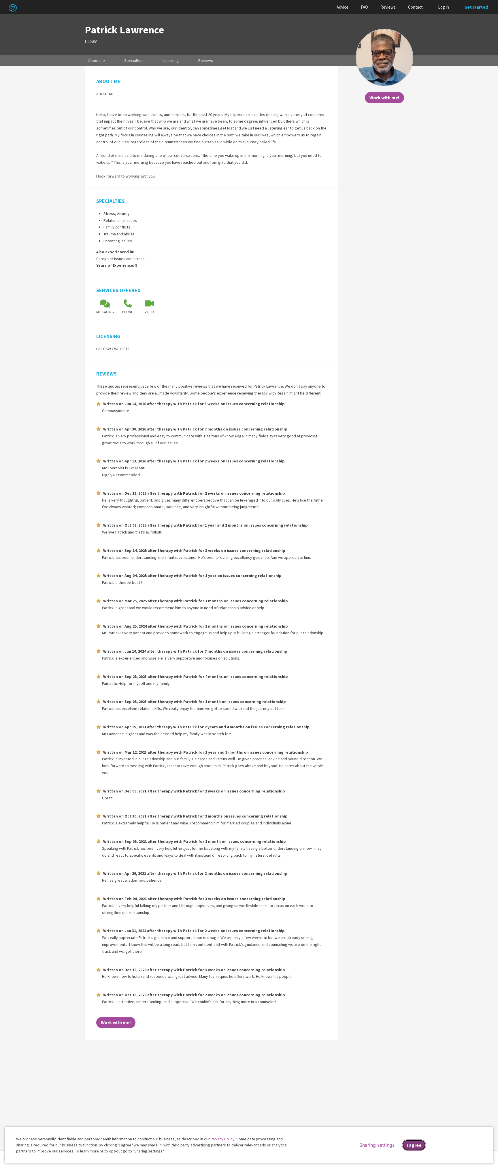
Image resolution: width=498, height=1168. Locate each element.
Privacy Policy (223, 1139)
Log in (443, 7)
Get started (476, 7)
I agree (414, 1145)
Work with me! (384, 97)
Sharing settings (377, 1145)
